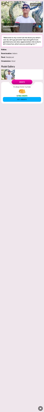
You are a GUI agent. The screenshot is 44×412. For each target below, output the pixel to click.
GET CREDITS (22, 99)
